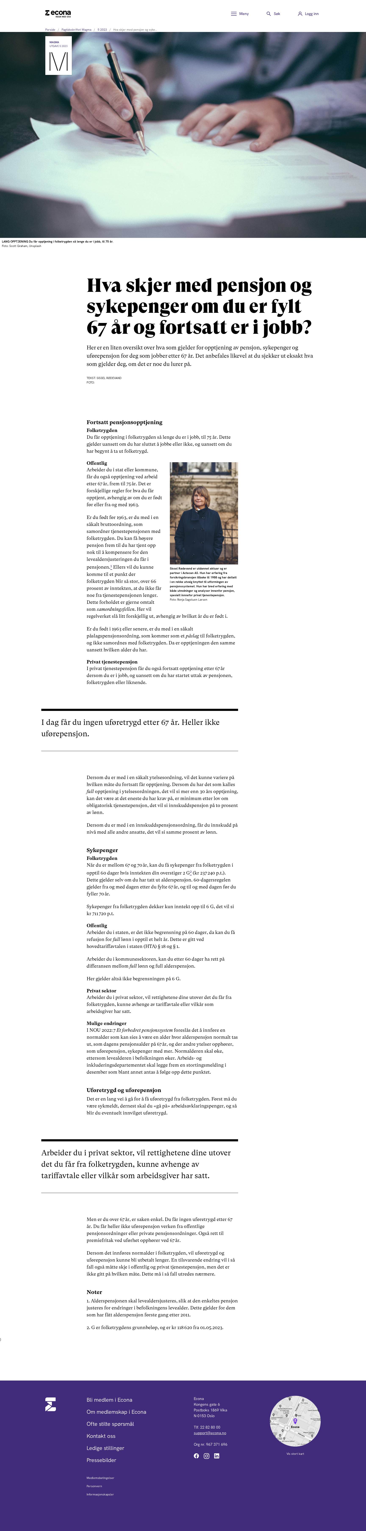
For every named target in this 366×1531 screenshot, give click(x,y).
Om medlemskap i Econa (116, 1411)
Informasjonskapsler (100, 1494)
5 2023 (102, 30)
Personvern (94, 1486)
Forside (50, 30)
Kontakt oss (101, 1436)
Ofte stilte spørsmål (110, 1424)
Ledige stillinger (105, 1448)
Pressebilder (101, 1460)
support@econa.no (210, 1432)
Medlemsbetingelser (100, 1478)
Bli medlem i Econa (109, 1399)
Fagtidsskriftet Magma (76, 30)
